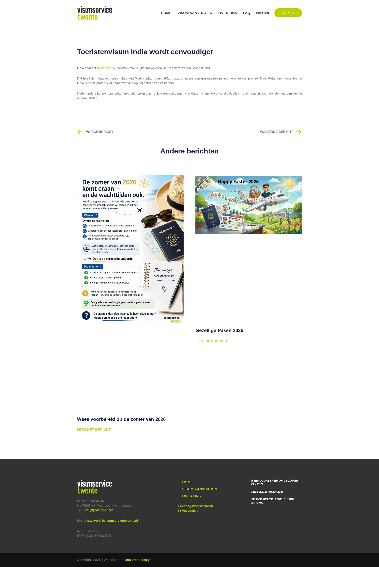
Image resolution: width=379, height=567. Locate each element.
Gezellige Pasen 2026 (219, 330)
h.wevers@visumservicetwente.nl (112, 521)
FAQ (246, 13)
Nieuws (263, 13)
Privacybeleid (188, 511)
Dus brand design (138, 560)
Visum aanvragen (194, 13)
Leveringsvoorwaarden (195, 506)
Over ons (227, 13)
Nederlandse (106, 68)
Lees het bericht (94, 429)
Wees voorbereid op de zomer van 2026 (121, 419)
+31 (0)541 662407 (98, 510)
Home (166, 13)
